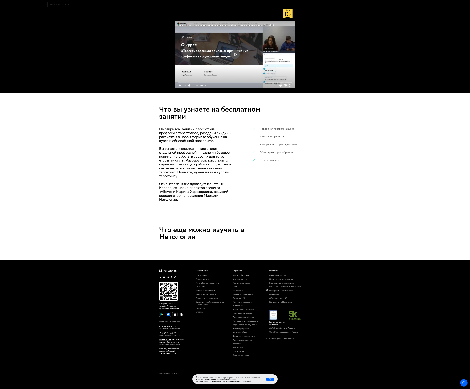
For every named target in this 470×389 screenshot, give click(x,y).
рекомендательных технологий (238, 381)
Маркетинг (238, 290)
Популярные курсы (241, 283)
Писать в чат (165, 340)
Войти (460, 4)
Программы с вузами (243, 313)
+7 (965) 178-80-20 (167, 326)
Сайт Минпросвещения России (284, 332)
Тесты (235, 287)
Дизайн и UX (239, 298)
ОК (270, 379)
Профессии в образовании (245, 321)
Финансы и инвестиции (244, 336)
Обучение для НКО (278, 298)
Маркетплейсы (240, 332)
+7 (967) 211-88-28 (167, 333)
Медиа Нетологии (103, 4)
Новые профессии (241, 328)
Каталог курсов (240, 279)
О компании (201, 275)
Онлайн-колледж (241, 355)
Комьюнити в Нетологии (281, 302)
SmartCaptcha (229, 379)
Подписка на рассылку (169, 322)
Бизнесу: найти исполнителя (282, 283)
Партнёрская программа (207, 283)
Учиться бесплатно (83, 4)
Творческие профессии (243, 317)
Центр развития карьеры (281, 279)
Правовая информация (207, 298)
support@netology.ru (169, 342)
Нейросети (238, 347)
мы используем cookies (250, 377)
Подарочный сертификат (281, 290)
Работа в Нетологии (205, 290)
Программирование (242, 302)
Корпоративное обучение (245, 325)
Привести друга (203, 279)
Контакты (200, 308)
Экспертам (201, 287)
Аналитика (238, 306)
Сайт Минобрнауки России (282, 328)
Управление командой (243, 309)
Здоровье (237, 344)
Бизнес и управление (243, 294)
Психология (238, 351)
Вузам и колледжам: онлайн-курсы (285, 287)
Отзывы (199, 312)
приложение (164, 309)
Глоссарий (274, 294)
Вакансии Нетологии (206, 294)
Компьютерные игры (242, 340)
